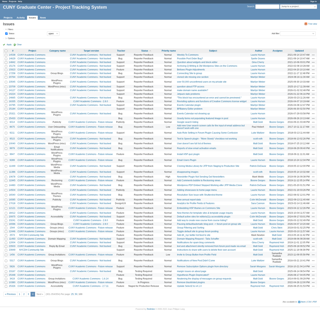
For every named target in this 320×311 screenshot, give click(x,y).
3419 (12, 278)
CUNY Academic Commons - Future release (91, 122)
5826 (12, 266)
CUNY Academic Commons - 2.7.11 (91, 286)
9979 (12, 148)
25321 (12, 113)
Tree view (312, 24)
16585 (12, 199)
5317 (12, 260)
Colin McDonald (258, 199)
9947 (12, 154)
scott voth (258, 138)
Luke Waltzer (257, 132)
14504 (12, 190)
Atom (303, 302)
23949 (12, 250)
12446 (12, 231)
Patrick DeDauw (258, 166)
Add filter (275, 33)
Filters (10, 29)
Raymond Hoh (276, 242)
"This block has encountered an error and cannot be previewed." (209, 97)
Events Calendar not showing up (193, 113)
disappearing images (187, 172)
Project (32, 50)
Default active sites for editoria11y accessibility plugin (203, 216)
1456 (12, 254)
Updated (299, 50)
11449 (12, 166)
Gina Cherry (258, 62)
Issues (32, 17)
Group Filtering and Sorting (190, 227)
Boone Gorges (276, 122)
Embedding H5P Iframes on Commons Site (198, 208)
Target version (91, 50)
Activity (21, 17)
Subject (213, 50)
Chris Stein (276, 227)
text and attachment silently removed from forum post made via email (211, 246)
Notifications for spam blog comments (196, 242)
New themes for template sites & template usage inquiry (205, 213)
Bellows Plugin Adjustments (191, 69)
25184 (12, 108)
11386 (12, 172)
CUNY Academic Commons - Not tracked (90, 55)
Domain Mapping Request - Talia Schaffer (198, 238)
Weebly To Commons (188, 55)
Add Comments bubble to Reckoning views (198, 180)
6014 (12, 122)
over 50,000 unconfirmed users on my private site (201, 82)
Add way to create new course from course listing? (202, 220)
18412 (12, 213)
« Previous (10, 294)
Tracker (121, 50)
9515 (12, 138)
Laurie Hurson (258, 55)
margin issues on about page (191, 271)
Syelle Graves (258, 58)
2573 (12, 235)
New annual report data (189, 199)
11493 (12, 238)
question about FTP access (190, 86)
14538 (12, 55)
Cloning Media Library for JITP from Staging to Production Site (208, 166)
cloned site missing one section (193, 77)
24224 (12, 94)
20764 (12, 77)
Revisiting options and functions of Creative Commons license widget (211, 101)
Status (11, 33)
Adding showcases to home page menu (197, 190)
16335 (12, 101)
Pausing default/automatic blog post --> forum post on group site (209, 224)
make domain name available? (192, 90)
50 (76, 294)
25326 (12, 286)
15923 (12, 69)
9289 (12, 160)
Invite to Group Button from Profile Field (196, 254)
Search (250, 6)
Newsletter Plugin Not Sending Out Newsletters (200, 176)
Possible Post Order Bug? (190, 58)
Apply (9, 44)
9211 (12, 132)
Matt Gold (258, 122)
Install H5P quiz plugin (188, 154)
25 (72, 294)
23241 (12, 220)
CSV (309, 302)
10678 (12, 176)
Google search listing (187, 122)
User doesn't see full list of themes (194, 143)
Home (4, 1)
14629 (12, 58)
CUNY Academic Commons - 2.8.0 (90, 101)
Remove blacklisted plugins (191, 282)
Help (20, 1)
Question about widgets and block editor (197, 62)
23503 (12, 246)
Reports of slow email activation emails (196, 148)
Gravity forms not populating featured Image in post (202, 118)
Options (11, 38)
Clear (19, 44)
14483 (12, 185)
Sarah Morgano (258, 266)
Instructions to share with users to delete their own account (206, 250)
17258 (12, 73)
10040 (12, 143)
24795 (12, 105)
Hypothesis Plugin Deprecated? (193, 275)
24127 (12, 90)
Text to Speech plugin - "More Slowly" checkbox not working (207, 138)
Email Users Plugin (186, 160)
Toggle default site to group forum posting (198, 231)
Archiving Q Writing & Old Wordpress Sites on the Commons (207, 66)
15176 (12, 66)
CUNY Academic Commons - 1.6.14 (91, 278)
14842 (12, 62)
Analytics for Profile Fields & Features (195, 203)
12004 (12, 242)
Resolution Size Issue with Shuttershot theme (199, 195)
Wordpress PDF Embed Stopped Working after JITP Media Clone (209, 185)
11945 (12, 180)
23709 (12, 86)
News (43, 17)
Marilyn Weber (258, 77)
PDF (315, 302)
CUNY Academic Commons (31, 55)
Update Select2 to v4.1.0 (189, 286)
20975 (12, 216)
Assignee (278, 50)
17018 (12, 203)
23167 (12, 271)
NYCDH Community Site (31, 235)
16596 (12, 224)
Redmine (151, 309)
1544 (12, 227)
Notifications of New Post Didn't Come (196, 260)
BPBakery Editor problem (189, 108)
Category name (57, 50)
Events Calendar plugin (189, 105)
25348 (12, 275)
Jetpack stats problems (188, 94)
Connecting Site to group (189, 73)
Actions (313, 54)
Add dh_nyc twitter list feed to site (193, 235)
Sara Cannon (258, 203)
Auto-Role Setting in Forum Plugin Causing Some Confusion (207, 132)
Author (258, 50)
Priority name (169, 50)
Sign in (313, 1)
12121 (12, 208)
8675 (12, 127)
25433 (12, 118)
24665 (12, 97)
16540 (12, 195)
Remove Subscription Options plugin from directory (202, 266)
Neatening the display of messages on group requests (204, 278)
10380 (12, 282)
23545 (12, 82)
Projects (12, 1)
